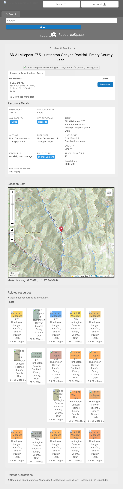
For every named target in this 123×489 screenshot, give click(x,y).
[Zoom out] (12, 223)
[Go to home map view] (12, 230)
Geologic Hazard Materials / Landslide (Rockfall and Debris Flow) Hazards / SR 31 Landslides (58, 480)
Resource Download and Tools (26, 73)
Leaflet (76, 276)
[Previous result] (50, 48)
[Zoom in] (12, 192)
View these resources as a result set (28, 297)
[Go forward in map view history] (12, 235)
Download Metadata (23, 96)
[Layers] (109, 192)
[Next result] (73, 48)
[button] (61, 229)
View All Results (62, 48)
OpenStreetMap (97, 276)
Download (105, 84)
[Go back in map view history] (12, 239)
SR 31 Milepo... (18, 341)
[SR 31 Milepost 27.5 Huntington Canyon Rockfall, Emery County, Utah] (61, 67)
